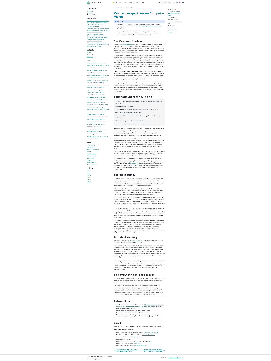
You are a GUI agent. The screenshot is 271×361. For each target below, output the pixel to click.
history (106, 104)
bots (88, 72)
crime (94, 80)
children (99, 73)
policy (93, 119)
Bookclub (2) (90, 54)
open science (102, 114)
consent (95, 77)
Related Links (171, 25)
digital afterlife (95, 90)
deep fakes (89, 90)
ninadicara (145, 335)
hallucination (96, 104)
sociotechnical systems (91, 131)
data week (96, 85)
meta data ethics (103, 112)
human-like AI (89, 107)
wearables (89, 138)
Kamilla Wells (137, 343)
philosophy (89, 119)
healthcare (101, 104)
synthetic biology (96, 136)
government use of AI (100, 102)
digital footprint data (102, 90)
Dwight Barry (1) (91, 145)
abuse (88, 70)
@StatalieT (155, 332)
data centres (99, 80)
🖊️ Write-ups (131, 3)
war (107, 136)
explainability (102, 94)
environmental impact (91, 94)
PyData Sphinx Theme (174, 358)
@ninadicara (151, 335)
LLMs (106, 65)
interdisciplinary (90, 109)
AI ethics (99, 63)
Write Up (90, 13)
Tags (88, 60)
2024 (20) (89, 175)
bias (100, 70)
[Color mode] (173, 3)
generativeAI (98, 100)
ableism (104, 68)
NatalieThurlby (148, 332)
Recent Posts (91, 18)
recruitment (89, 124)
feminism (100, 97)
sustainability (89, 136)
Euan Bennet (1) (90, 147)
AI (89, 63)
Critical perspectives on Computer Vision (139, 15)
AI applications (93, 63)
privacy (88, 121)
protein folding (94, 121)
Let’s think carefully (173, 19)
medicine (91, 112)
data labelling (95, 82)
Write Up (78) (90, 57)
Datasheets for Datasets (134, 163)
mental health (96, 112)
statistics (96, 134)
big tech (105, 70)
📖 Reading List (122, 3)
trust (101, 136)
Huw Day (90, 11)
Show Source (173, 33)
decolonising (101, 87)
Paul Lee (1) (89, 160)
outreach (94, 116)
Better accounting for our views (174, 14)
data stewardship (90, 85)
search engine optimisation (92, 129)
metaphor (89, 114)
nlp (98, 114)
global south (89, 102)
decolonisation (95, 87)
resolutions (103, 124)
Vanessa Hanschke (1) (92, 164)
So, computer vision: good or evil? (175, 22)
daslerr (151, 341)
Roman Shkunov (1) (91, 162)
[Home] (113, 7)
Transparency (99, 68)
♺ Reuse (138, 3)
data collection (105, 80)
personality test (105, 116)
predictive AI (102, 119)
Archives (90, 168)
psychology (100, 121)
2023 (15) (89, 177)
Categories (90, 50)
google (94, 102)
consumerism (101, 77)
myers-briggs (94, 114)
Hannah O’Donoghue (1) (93, 149)
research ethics (96, 124)
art (90, 70)
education (89, 92)
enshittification (95, 92)
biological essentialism (136, 240)
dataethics (107, 85)
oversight (99, 116)
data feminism (89, 82)
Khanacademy (101, 65)
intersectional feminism (98, 109)
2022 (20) (89, 179)
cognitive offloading (91, 75)
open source (89, 116)
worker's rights (95, 138)
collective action (98, 75)
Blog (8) (89, 52)
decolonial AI (89, 87)
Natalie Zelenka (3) (91, 156)
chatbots (95, 72)
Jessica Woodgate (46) (92, 154)
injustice (103, 107)
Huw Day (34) (90, 151)
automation (95, 70)
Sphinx (96, 359)
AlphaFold (89, 65)
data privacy (101, 82)
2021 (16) (89, 182)
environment (101, 92)
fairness (96, 97)
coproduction (89, 80)
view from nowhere (127, 44)
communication (106, 75)
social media (103, 129)
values (104, 136)
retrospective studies (97, 126)
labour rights (106, 109)
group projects (90, 104)
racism (104, 121)
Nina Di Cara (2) (90, 158)
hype (94, 107)
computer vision (90, 77)
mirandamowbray (141, 345)
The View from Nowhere (174, 11)
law (87, 112)
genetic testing (105, 99)
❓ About (143, 3)
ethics (97, 94)
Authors (89, 142)
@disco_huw (137, 337)
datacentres (101, 85)
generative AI (90, 100)
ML (108, 65)
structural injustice (102, 134)
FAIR (96, 65)
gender (104, 97)
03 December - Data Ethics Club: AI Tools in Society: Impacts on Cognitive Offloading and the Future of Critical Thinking (98, 44)
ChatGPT (93, 65)
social (99, 129)
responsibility (89, 126)
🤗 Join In (114, 3)
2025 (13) (89, 173)
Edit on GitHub (173, 30)
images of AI (98, 107)
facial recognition (90, 97)
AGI (87, 63)
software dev (99, 131)
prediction (97, 119)
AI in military (104, 63)
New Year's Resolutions (91, 68)
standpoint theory (92, 14)
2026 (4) (89, 171)
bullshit (91, 72)
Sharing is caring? (172, 17)
